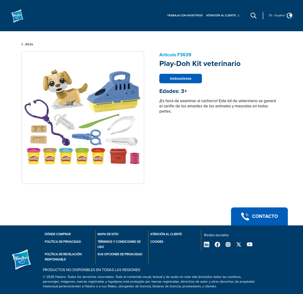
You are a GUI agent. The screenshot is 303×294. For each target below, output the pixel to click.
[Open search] (253, 15)
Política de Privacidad (63, 242)
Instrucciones (180, 78)
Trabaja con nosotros (185, 15)
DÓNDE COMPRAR (58, 234)
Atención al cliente (166, 234)
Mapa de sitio (108, 234)
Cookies (156, 242)
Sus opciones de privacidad (120, 254)
